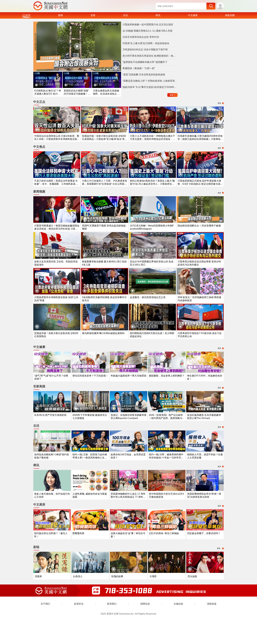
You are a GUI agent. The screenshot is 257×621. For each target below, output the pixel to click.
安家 (93, 15)
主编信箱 (178, 604)
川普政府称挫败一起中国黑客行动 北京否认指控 (148, 24)
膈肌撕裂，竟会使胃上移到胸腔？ (167, 375)
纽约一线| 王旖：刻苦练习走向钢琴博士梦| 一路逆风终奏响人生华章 (89, 457)
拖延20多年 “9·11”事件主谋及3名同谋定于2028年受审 (150, 87)
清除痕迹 (211, 604)
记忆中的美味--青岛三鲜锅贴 (164, 533)
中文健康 (193, 15)
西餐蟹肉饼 (78, 533)
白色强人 (78, 576)
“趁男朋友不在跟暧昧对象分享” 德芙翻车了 (145, 62)
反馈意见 (78, 604)
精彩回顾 (230, 15)
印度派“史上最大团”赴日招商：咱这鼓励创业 (146, 43)
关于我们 (45, 604)
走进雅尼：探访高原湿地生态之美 (148, 297)
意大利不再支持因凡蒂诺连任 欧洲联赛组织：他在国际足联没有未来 (150, 56)
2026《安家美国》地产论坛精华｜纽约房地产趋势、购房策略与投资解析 (167, 418)
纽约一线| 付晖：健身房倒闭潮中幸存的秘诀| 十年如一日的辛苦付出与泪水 (166, 457)
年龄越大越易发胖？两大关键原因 (128, 375)
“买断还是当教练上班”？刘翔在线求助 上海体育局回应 (150, 81)
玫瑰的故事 (117, 576)
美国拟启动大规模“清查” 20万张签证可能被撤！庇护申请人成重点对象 (77, 93)
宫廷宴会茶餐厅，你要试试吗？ (203, 533)
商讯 (158, 15)
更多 (172, 95)
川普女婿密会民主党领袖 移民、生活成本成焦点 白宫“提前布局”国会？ (106, 93)
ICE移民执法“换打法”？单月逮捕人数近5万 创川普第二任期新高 (47, 93)
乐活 (125, 15)
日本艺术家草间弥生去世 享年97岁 (141, 37)
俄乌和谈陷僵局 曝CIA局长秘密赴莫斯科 (103, 333)
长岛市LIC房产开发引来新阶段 (50, 415)
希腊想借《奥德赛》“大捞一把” (139, 68)
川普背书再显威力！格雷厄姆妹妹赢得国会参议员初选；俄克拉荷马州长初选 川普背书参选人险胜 (56, 228)
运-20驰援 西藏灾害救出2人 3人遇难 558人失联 (148, 31)
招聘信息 (145, 604)
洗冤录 (38, 576)
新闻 (60, 15)
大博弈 (153, 576)
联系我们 (112, 604)
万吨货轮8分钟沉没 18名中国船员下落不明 (145, 49)
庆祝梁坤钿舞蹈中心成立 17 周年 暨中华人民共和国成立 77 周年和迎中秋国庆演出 (128, 497)
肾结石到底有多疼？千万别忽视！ (90, 375)
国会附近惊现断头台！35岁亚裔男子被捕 (199, 225)
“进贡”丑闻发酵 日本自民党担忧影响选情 (144, 74)
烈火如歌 (192, 576)
